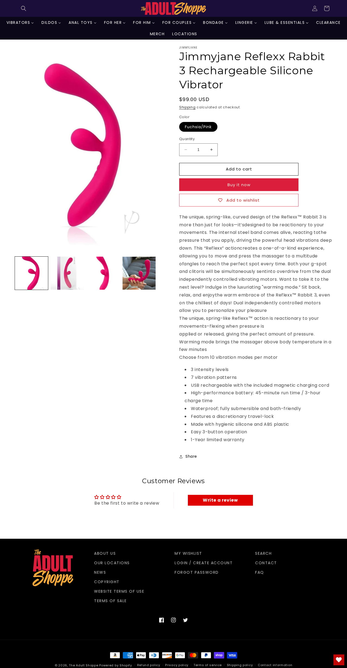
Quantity (187, 138)
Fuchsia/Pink (198, 127)
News (100, 572)
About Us (105, 553)
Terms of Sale (110, 601)
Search (263, 553)
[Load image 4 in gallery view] (139, 273)
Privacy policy (176, 665)
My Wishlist (188, 553)
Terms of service (208, 665)
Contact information (275, 665)
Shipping (187, 107)
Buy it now (238, 185)
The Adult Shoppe (83, 665)
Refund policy (148, 665)
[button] (24, 8)
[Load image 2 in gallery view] (67, 273)
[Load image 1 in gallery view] (31, 273)
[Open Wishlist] (338, 659)
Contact (266, 563)
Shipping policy (240, 665)
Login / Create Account (204, 563)
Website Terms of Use (119, 591)
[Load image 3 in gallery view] (103, 273)
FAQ (259, 572)
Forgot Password (197, 572)
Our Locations (112, 563)
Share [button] (191, 456)
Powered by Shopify (115, 665)
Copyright (107, 582)
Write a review (220, 500)
